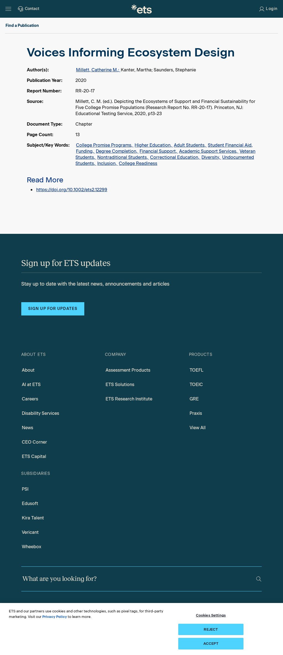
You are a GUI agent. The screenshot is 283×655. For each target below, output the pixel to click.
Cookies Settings (211, 615)
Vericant (30, 532)
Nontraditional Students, (123, 157)
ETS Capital (34, 456)
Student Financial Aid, (230, 145)
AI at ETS (31, 384)
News (27, 427)
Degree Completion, (117, 151)
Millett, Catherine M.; (98, 70)
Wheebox (31, 546)
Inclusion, (107, 163)
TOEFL (196, 370)
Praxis (196, 413)
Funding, (85, 151)
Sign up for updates (52, 308)
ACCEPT (210, 643)
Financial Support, (159, 151)
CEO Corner (34, 442)
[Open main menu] (8, 9)
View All (198, 427)
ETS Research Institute (129, 399)
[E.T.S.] (141, 9)
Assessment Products (128, 370)
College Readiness (138, 163)
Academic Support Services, (209, 151)
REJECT (211, 629)
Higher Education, (154, 145)
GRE (194, 399)
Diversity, (211, 157)
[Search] (259, 579)
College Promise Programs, (104, 145)
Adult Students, (190, 145)
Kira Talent (33, 518)
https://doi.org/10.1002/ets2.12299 (71, 189)
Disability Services (40, 413)
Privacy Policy (54, 617)
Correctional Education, (175, 157)
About (28, 370)
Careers (30, 399)
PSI (25, 489)
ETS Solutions (120, 384)
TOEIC (196, 384)
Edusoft (30, 503)
